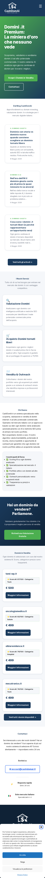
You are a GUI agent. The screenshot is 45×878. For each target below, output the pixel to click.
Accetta (22, 855)
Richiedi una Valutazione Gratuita (23, 534)
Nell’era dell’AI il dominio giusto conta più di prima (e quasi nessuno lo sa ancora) (22, 182)
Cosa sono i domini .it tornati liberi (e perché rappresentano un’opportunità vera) (22, 226)
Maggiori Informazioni (18, 595)
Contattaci (13, 87)
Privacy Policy (22, 875)
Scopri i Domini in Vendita (21, 78)
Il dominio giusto (18, 128)
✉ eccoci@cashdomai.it (22, 769)
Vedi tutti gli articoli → (22, 262)
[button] (41, 827)
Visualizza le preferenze (22, 869)
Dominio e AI (15, 175)
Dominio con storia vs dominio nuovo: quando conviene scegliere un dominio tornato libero (21, 137)
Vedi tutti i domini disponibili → (22, 717)
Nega (22, 862)
